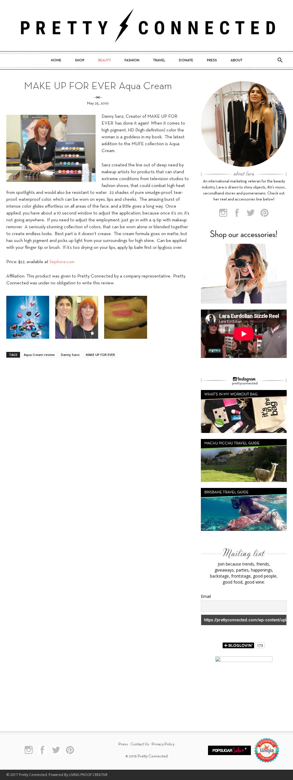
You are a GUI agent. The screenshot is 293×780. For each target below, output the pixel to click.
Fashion (131, 60)
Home (56, 60)
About (236, 60)
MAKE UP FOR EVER (100, 354)
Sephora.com (62, 262)
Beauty (104, 60)
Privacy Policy (163, 744)
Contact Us (139, 744)
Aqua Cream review (39, 354)
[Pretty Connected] (146, 25)
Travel (159, 60)
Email (206, 596)
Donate (186, 60)
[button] (280, 60)
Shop (79, 60)
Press (212, 60)
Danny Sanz (70, 354)
